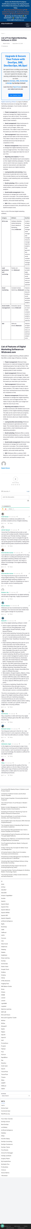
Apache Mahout (5, 909)
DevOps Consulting (6, 1141)
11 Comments (4, 46)
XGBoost (3, 1086)
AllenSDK (4, 892)
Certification (10, 1228)
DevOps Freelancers (7, 1144)
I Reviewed (4, 1175)
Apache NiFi (4, 915)
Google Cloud (5, 969)
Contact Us (7, 1226)
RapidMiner (4, 1057)
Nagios (3, 1032)
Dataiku (3, 952)
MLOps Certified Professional (20, 14)
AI (1, 881)
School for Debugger (7, 1153)
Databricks (4, 946)
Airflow (3, 887)
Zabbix (3, 1088)
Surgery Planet (5, 1158)
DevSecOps (24, 81)
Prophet (3, 1046)
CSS (2, 941)
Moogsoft (4, 1026)
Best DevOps (5, 1124)
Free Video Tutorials (7, 1119)
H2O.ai (3, 978)
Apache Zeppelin (6, 918)
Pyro (2, 1051)
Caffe (2, 929)
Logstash (3, 1006)
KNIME (3, 995)
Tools (25, 1226)
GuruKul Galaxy (5, 1138)
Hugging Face (5, 983)
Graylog (3, 975)
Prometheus (4, 1043)
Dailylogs (17, 1226)
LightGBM (4, 1003)
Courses (3, 938)
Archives (3, 1093)
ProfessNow (4, 1167)
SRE (17, 81)
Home (2, 33)
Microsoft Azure (5, 1015)
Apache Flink (4, 907)
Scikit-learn (4, 1066)
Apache (3, 901)
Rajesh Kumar (6, 43)
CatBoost (3, 932)
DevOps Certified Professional (14, 10)
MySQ (3, 1029)
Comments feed (5, 1111)
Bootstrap (4, 926)
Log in (3, 1105)
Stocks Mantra (5, 1172)
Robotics (3, 1063)
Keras (2, 989)
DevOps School (5, 1121)
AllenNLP (3, 890)
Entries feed (4, 1108)
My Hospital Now (6, 1161)
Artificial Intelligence (7, 1130)
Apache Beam (5, 904)
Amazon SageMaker (6, 895)
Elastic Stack (4, 966)
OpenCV (3, 1037)
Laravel (3, 997)
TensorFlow (4, 1071)
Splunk (3, 1068)
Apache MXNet (5, 912)
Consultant (21, 1228)
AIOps (3, 1136)
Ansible (3, 898)
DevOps (12, 81)
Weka (2, 1080)
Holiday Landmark (6, 1155)
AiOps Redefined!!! (7, 23)
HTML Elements (5, 980)
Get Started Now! (15, 95)
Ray (2, 1060)
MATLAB (3, 1012)
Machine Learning (6, 1009)
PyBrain (3, 1049)
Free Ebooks (4, 1150)
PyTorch (3, 1054)
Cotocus (3, 1170)
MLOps (9, 83)
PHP (2, 1040)
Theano (3, 1077)
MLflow (3, 1020)
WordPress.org (5, 1114)
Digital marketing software (8, 101)
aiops (2, 884)
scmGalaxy (4, 1127)
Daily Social (4, 944)
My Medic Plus (5, 1164)
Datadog (3, 949)
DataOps (3, 1133)
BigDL (3, 924)
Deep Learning (5, 958)
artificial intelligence (7, 921)
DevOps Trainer (5, 1147)
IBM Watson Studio (6, 986)
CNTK (3, 935)
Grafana (3, 972)
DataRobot (4, 955)
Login (27, 491)
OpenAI (3, 1034)
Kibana (3, 992)
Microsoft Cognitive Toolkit (8, 1017)
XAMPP (3, 1083)
